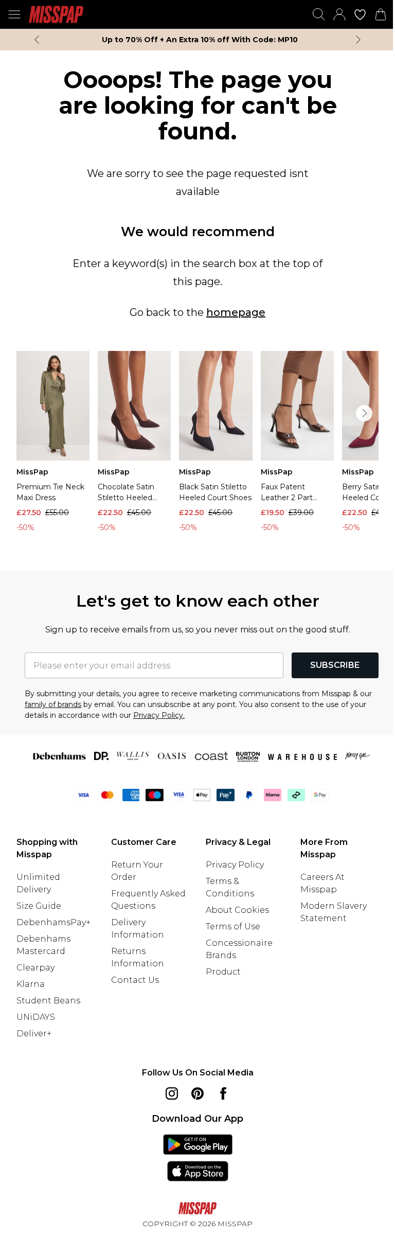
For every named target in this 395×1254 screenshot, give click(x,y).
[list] (197, 444)
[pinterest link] (197, 1093)
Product (223, 972)
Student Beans (48, 1000)
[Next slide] (358, 39)
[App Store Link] (197, 1157)
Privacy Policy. (159, 715)
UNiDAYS (35, 1017)
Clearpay (35, 968)
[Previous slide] (36, 39)
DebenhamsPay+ (53, 922)
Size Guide (38, 906)
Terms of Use (233, 926)
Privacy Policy (235, 865)
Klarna (30, 984)
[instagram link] (172, 1093)
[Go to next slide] (364, 413)
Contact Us (135, 980)
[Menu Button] (14, 14)
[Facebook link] (223, 1093)
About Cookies (237, 910)
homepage (235, 312)
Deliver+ (33, 1033)
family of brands (53, 704)
